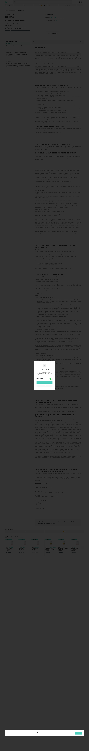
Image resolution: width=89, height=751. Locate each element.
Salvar (44, 382)
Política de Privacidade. (39, 733)
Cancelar (44, 385)
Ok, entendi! (79, 733)
